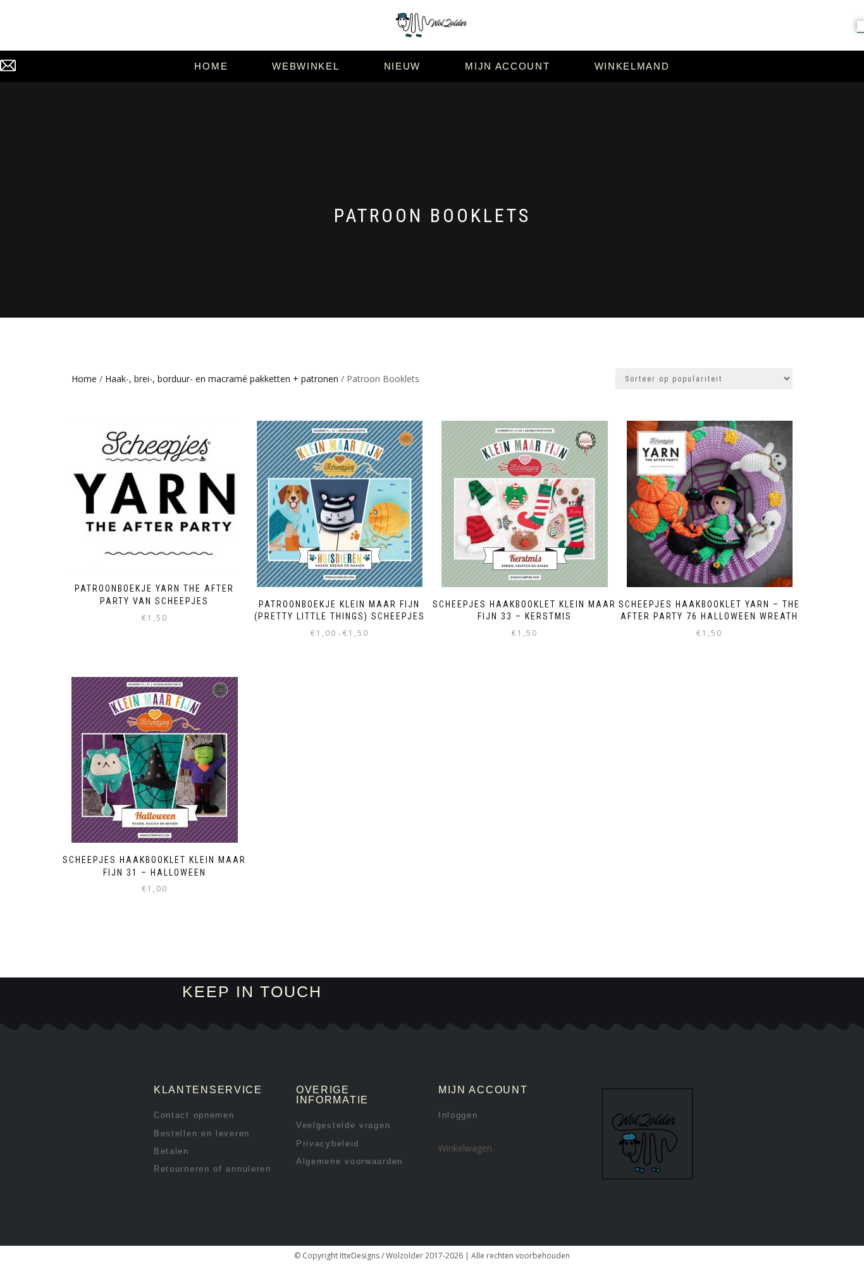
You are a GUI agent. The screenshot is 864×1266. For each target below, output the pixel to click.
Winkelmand (632, 66)
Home (211, 66)
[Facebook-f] (501, 992)
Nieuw (402, 66)
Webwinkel (305, 66)
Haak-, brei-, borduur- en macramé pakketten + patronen (221, 379)
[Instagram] (543, 992)
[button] (860, 26)
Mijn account (507, 66)
